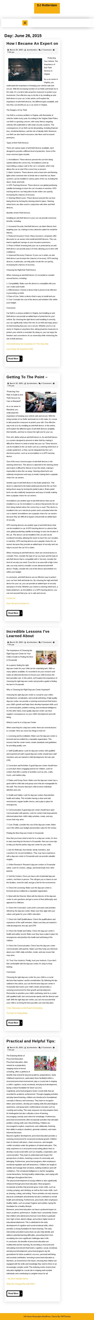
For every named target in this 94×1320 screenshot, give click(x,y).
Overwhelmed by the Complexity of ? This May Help (27, 344)
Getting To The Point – (27, 377)
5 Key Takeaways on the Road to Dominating (24, 1008)
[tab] (25, 23)
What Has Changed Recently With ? (20, 1284)
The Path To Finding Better (17, 1013)
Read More (14, 359)
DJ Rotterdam (47, 5)
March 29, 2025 (16, 50)
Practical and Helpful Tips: (31, 1041)
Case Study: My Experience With (19, 349)
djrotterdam (32, 50)
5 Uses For (10, 598)
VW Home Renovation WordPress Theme (40, 1316)
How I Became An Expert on (32, 43)
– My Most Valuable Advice (17, 1279)
